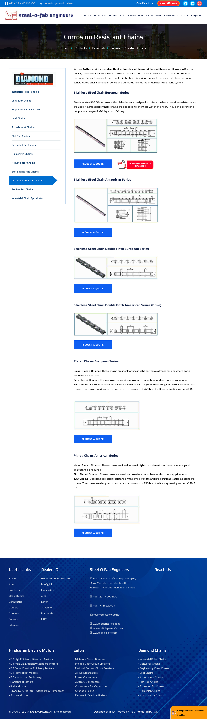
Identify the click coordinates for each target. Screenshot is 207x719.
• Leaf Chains (145, 672)
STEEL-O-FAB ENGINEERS (33, 711)
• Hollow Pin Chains (149, 691)
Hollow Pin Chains (22, 154)
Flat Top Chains (21, 136)
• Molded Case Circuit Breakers (92, 663)
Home (87, 15)
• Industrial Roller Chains (152, 659)
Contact (183, 15)
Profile (98, 15)
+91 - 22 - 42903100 (22, 3)
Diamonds (98, 48)
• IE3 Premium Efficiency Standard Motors (33, 663)
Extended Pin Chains (24, 145)
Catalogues (154, 15)
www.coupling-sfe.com (106, 623)
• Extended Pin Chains (151, 686)
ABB (43, 596)
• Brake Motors (17, 686)
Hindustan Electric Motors (56, 578)
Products (115, 15)
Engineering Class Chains (26, 109)
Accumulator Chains (23, 163)
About (12, 584)
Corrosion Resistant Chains (28, 180)
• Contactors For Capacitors (91, 686)
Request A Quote (93, 164)
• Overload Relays (84, 691)
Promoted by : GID (147, 711)
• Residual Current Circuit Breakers (94, 668)
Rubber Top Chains (23, 189)
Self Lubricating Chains (25, 172)
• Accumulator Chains (151, 695)
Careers (169, 15)
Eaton (44, 601)
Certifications (144, 3)
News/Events (168, 3)
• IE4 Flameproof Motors (23, 672)
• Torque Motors (18, 695)
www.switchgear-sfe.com (108, 628)
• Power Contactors (85, 677)
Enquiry (196, 15)
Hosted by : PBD (126, 711)
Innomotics (47, 590)
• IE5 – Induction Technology (26, 677)
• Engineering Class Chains (153, 668)
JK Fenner (47, 607)
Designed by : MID (104, 711)
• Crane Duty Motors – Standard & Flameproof (36, 691)
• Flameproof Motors (21, 681)
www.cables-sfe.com (105, 632)
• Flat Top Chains (148, 681)
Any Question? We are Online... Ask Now (191, 712)
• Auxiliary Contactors (87, 681)
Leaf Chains (19, 118)
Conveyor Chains (21, 101)
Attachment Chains (23, 127)
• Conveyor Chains (149, 663)
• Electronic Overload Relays (90, 695)
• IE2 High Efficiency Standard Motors (31, 659)
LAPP (44, 619)
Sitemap (14, 625)
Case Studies (135, 15)
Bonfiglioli (46, 584)
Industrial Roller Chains (25, 92)
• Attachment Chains (150, 677)
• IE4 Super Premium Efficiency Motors (31, 668)
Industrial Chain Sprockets (27, 198)
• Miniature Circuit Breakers (89, 659)
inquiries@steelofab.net (60, 3)
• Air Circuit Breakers (86, 672)
